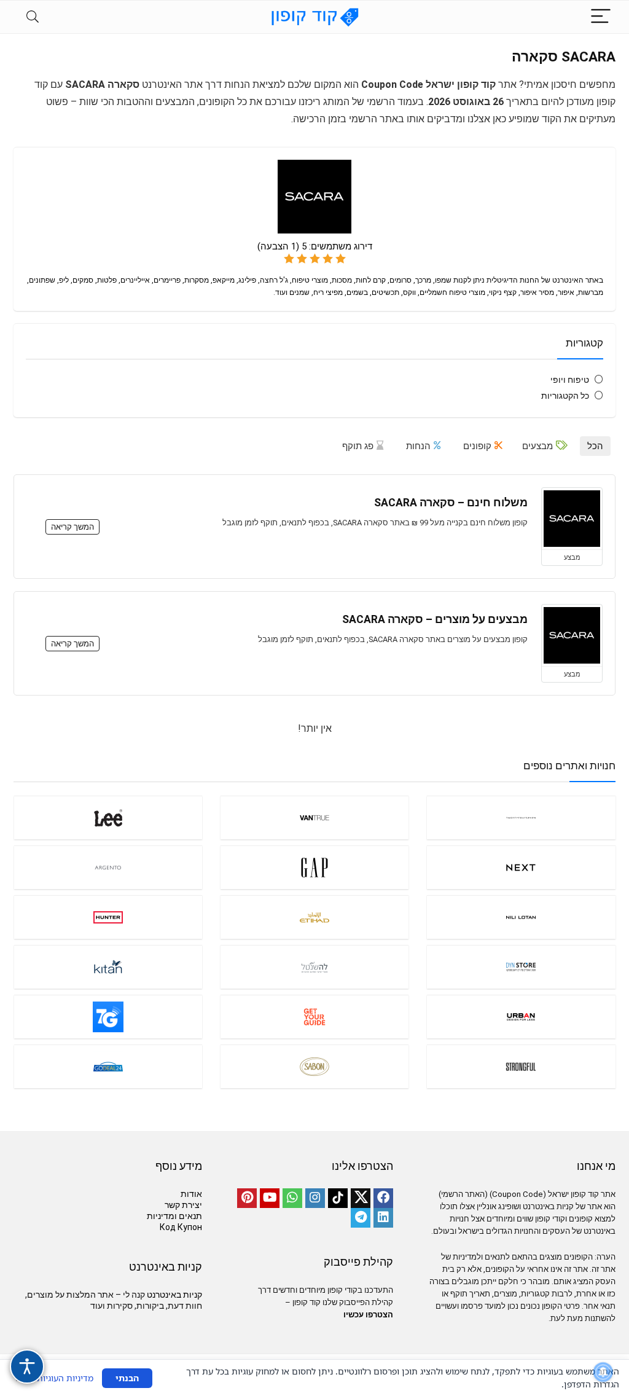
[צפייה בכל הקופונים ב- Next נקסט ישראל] (521, 867)
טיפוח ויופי (569, 380)
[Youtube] (269, 1198)
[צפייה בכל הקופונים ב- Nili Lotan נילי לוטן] (521, 917)
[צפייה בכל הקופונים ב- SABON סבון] (314, 1066)
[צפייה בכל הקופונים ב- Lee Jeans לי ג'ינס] (108, 817)
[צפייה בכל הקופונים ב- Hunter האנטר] (108, 917)
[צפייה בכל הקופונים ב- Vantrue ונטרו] (314, 817)
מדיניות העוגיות (65, 1378)
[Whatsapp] (292, 1198)
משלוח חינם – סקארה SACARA (451, 502)
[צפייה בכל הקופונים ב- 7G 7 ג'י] (108, 1016)
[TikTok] (338, 1198)
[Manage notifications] (603, 1372)
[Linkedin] (383, 1218)
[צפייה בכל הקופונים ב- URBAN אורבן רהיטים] (521, 1016)
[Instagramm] (315, 1198)
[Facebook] (383, 1198)
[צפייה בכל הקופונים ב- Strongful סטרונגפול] (521, 1066)
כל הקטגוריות (565, 396)
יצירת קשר (183, 1205)
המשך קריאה (72, 526)
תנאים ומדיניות (174, 1216)
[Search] (32, 17)
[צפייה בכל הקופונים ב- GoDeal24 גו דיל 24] (108, 1066)
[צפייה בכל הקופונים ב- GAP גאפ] (314, 867)
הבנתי (127, 1378)
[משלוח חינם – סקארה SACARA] (572, 518)
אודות (191, 1194)
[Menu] (600, 17)
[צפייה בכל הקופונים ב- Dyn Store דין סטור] (521, 967)
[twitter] (360, 1198)
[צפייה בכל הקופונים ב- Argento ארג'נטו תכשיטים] (108, 867)
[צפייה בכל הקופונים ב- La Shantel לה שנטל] (314, 967)
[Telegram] (360, 1218)
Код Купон (181, 1227)
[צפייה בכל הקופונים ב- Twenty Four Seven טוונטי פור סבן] (521, 817)
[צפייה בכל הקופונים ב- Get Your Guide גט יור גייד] (314, 1016)
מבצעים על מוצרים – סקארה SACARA (435, 619)
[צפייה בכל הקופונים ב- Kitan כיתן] (108, 967)
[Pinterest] (247, 1198)
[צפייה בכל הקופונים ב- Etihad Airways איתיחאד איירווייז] (314, 917)
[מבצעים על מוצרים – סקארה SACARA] (572, 635)
